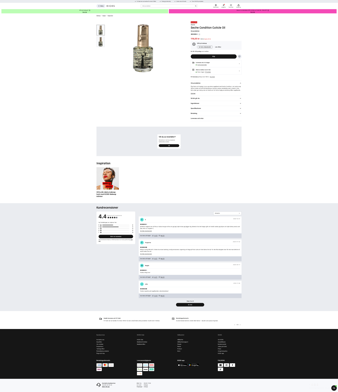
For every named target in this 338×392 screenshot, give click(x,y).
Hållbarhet (180, 339)
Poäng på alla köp (166, 1)
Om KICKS (220, 339)
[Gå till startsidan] (111, 6)
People (179, 344)
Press (219, 349)
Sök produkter (146, 6)
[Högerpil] (336, 11)
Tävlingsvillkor (100, 349)
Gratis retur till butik (181, 1)
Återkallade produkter (102, 351)
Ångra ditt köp (100, 353)
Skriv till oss (105, 387)
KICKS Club (140, 339)
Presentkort (99, 346)
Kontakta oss (100, 339)
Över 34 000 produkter (197, 1)
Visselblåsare (222, 342)
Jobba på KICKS (222, 346)
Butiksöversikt (222, 344)
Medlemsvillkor (141, 344)
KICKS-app (221, 353)
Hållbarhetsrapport (182, 342)
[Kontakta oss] (334, 388)
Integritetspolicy (222, 351)
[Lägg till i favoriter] (239, 56)
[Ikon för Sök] (195, 6)
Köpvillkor (99, 342)
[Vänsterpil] (234, 324)
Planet (179, 346)
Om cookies (99, 344)
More (178, 351)
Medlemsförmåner (142, 342)
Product (179, 349)
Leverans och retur (197, 118)
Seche (193, 25)
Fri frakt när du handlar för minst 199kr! (146, 1)
